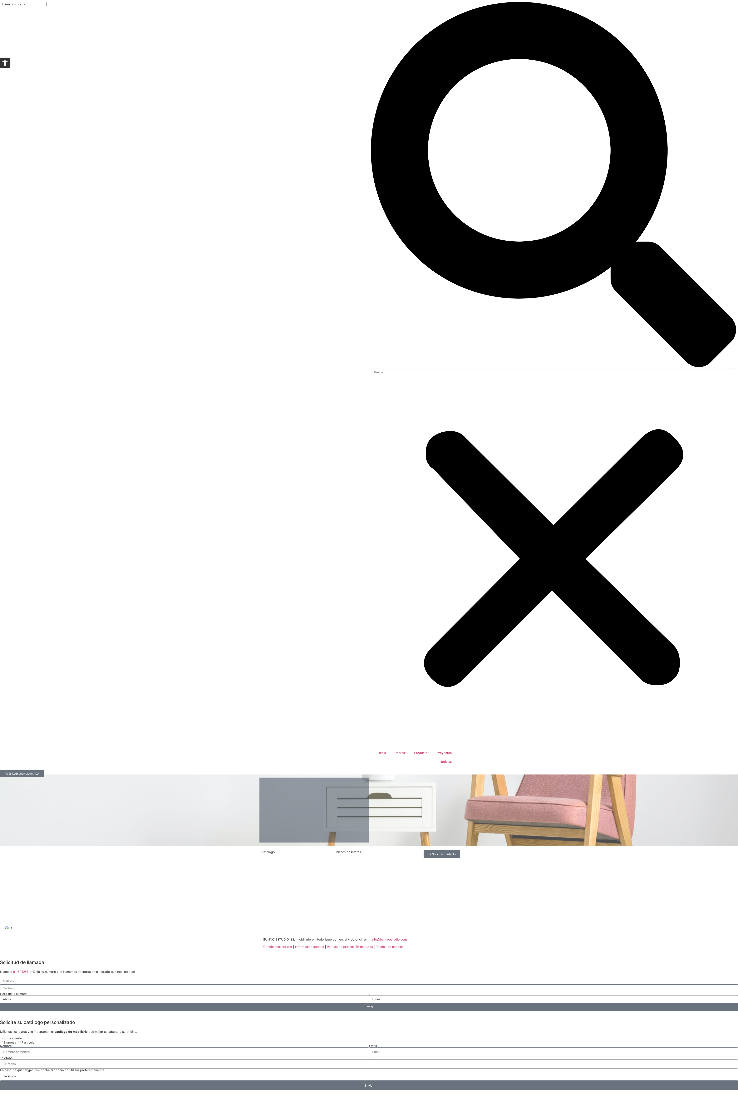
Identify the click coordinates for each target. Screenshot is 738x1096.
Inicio (382, 753)
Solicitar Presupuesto (349, 904)
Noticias (446, 762)
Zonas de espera (273, 911)
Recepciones (270, 882)
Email (373, 1045)
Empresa (400, 753)
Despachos (269, 867)
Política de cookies (389, 947)
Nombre (6, 1045)
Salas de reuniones (275, 896)
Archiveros (269, 860)
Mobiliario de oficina (349, 882)
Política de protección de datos (350, 947)
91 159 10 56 (36, 4)
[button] (553, 185)
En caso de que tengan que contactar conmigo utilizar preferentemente (52, 1070)
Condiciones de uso (277, 947)
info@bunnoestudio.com (389, 939)
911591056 (21, 972)
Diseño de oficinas (347, 889)
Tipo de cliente (11, 1038)
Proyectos (444, 753)
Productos (421, 753)
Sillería (266, 904)
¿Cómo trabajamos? (349, 860)
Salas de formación (275, 889)
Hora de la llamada (13, 993)
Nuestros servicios (347, 867)
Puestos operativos (275, 874)
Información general (309, 947)
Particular (29, 1042)
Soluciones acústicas (276, 919)
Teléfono (6, 1057)
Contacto (55, 4)
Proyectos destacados (350, 874)
